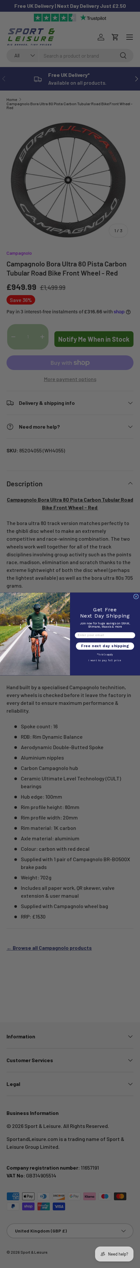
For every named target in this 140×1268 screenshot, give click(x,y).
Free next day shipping (105, 646)
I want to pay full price (105, 661)
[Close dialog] (136, 596)
